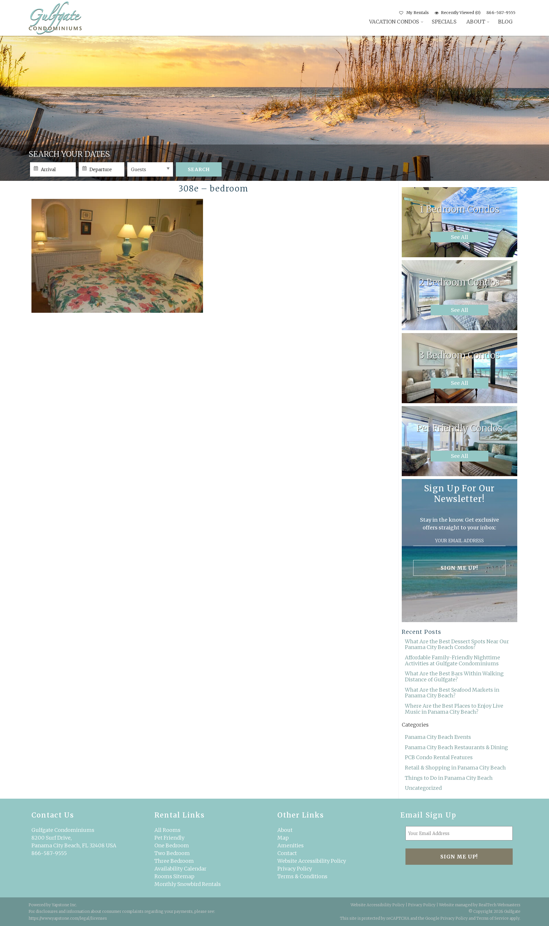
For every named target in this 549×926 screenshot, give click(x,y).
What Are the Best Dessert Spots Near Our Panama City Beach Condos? (457, 644)
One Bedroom (171, 845)
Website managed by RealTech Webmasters (479, 905)
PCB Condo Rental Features (439, 757)
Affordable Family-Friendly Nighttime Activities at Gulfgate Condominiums (452, 660)
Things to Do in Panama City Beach (449, 778)
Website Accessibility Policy (311, 861)
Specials (444, 21)
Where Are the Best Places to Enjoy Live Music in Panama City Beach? (454, 709)
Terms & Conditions (302, 876)
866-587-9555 (501, 12)
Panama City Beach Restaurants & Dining (456, 747)
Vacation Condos (394, 21)
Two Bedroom (172, 853)
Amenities (290, 845)
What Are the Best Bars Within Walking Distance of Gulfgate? (454, 676)
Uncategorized (423, 788)
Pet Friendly (169, 837)
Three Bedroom (174, 861)
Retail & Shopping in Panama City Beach (455, 767)
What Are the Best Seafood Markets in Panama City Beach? (452, 692)
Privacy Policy (294, 868)
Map (283, 837)
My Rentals (417, 12)
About (475, 21)
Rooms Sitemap (174, 876)
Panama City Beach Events (438, 737)
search (199, 169)
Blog (505, 21)
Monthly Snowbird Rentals (187, 884)
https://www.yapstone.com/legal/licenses (68, 918)
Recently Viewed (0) (461, 12)
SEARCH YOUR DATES (69, 154)
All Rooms (167, 830)
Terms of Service (492, 918)
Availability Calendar (180, 868)
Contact (287, 853)
